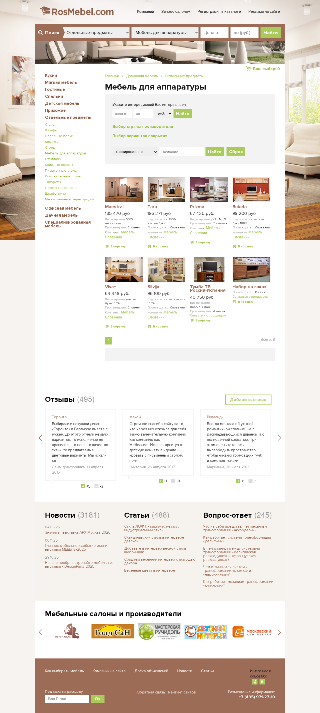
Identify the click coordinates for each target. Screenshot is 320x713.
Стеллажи (53, 159)
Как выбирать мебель (64, 670)
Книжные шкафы (59, 165)
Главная (112, 76)
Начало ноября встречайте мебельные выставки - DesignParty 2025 (79, 564)
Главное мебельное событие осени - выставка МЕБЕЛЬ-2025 (77, 547)
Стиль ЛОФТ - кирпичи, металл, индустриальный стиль (151, 528)
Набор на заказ (249, 287)
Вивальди (215, 417)
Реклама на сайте (264, 11)
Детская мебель (62, 103)
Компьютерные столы (63, 176)
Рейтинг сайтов (182, 692)
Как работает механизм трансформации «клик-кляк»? (238, 583)
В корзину (118, 246)
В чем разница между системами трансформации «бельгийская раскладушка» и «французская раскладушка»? (231, 554)
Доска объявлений (151, 670)
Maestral (114, 207)
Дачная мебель (61, 215)
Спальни (54, 96)
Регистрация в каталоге (219, 11)
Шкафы (51, 130)
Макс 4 (136, 417)
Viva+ (110, 287)
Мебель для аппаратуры (65, 153)
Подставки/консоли (61, 188)
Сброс (236, 151)
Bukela (239, 207)
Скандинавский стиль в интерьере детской (154, 539)
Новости (60, 515)
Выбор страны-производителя (142, 126)
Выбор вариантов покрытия (139, 135)
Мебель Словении (120, 234)
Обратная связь (151, 692)
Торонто (59, 417)
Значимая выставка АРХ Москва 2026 (77, 532)
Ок (98, 698)
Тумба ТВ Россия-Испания (208, 289)
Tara (152, 207)
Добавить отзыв (248, 399)
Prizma (197, 207)
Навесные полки (59, 136)
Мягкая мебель (61, 82)
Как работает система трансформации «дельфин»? (237, 539)
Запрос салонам (176, 11)
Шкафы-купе (55, 193)
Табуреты (53, 182)
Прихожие (55, 110)
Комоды (51, 142)
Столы (50, 147)
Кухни (51, 75)
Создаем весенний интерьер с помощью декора (160, 561)
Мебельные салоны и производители (113, 613)
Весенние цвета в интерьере (149, 570)
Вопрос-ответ (227, 515)
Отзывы (59, 399)
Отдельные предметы (68, 117)
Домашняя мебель (142, 76)
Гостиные (55, 89)
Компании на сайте (109, 670)
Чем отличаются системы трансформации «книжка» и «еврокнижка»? (227, 571)
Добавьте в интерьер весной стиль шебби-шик (155, 550)
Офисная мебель (63, 208)
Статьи (136, 515)
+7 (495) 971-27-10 (257, 696)
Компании (145, 11)
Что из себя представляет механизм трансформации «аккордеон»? (235, 528)
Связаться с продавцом (208, 315)
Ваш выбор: (266, 68)
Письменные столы (61, 170)
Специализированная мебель (68, 224)
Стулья (50, 124)
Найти (183, 113)
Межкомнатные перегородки (69, 199)
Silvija (153, 287)
